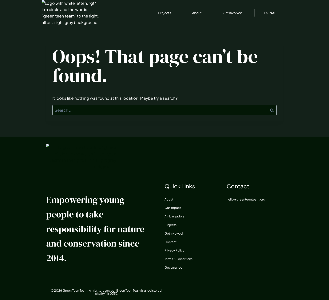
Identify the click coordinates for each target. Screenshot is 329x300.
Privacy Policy (174, 250)
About (197, 13)
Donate (271, 13)
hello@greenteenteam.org (246, 199)
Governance (173, 267)
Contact (170, 242)
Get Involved (232, 13)
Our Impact (172, 208)
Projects (164, 13)
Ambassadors (174, 216)
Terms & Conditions (178, 259)
